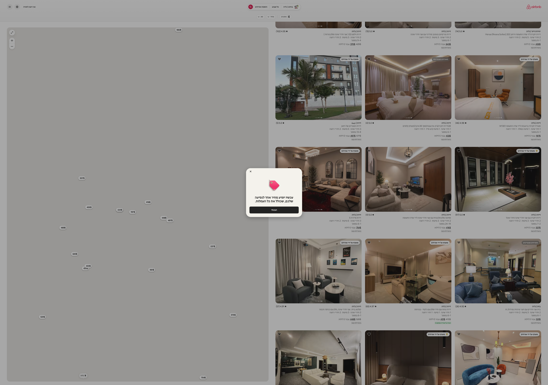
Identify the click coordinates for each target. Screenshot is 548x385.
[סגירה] (250, 171)
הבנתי (274, 209)
